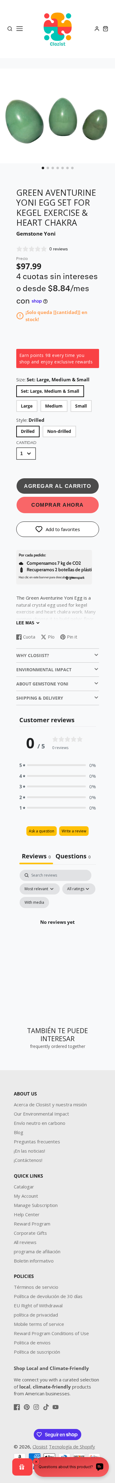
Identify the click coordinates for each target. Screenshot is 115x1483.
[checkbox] (34, 902)
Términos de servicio (36, 1287)
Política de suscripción (37, 1352)
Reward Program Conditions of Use (51, 1333)
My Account (26, 1196)
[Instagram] (36, 1407)
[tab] (73, 856)
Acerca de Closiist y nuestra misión (50, 1104)
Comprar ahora (57, 505)
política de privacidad (36, 1315)
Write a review (74, 831)
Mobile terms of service (39, 1324)
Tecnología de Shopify (72, 1446)
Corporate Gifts (30, 1233)
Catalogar (24, 1186)
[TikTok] (46, 1407)
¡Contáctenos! (28, 1160)
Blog (18, 1132)
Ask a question (41, 831)
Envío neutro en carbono (39, 1123)
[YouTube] (55, 1407)
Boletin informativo (34, 1261)
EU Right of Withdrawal (38, 1305)
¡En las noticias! (29, 1151)
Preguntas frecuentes (37, 1141)
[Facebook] (17, 1407)
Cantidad (26, 442)
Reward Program (32, 1224)
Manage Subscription (36, 1205)
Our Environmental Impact (41, 1114)
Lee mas (25, 623)
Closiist (40, 1446)
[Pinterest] (27, 1407)
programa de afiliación (37, 1251)
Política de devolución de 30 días (48, 1296)
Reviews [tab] (36, 856)
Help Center (27, 1214)
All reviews (25, 1242)
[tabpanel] (57, 929)
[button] (43, 168)
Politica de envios (32, 1342)
